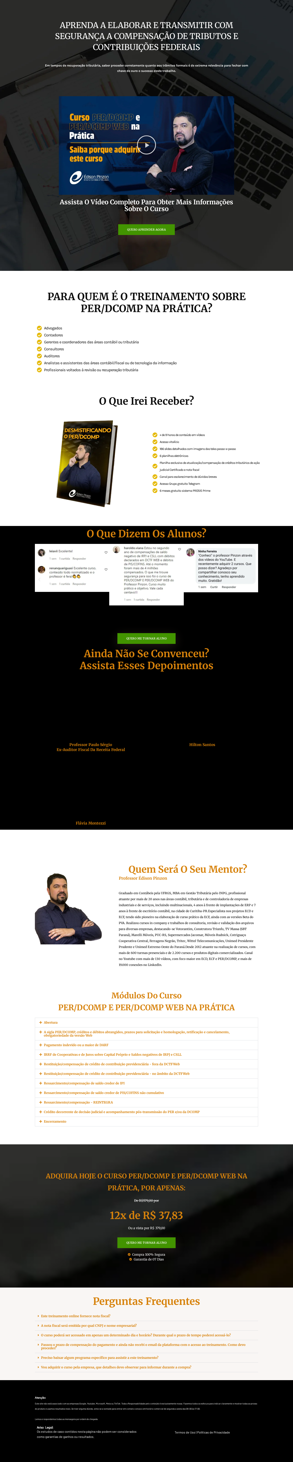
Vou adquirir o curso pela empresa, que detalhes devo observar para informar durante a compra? (116, 1367)
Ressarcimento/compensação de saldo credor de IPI (84, 1083)
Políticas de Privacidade (213, 1432)
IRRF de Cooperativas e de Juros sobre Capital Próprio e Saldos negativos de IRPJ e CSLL (113, 1055)
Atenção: (40, 1397)
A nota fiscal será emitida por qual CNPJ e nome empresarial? (89, 1326)
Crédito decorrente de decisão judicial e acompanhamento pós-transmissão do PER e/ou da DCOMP (122, 1112)
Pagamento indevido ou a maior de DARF (76, 1045)
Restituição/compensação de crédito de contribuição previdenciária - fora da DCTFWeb (112, 1064)
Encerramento (55, 1121)
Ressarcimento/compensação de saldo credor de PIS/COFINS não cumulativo (104, 1093)
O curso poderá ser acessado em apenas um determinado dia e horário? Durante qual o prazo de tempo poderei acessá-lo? (136, 1335)
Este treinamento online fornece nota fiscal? (75, 1316)
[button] (146, 145)
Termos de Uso (185, 1432)
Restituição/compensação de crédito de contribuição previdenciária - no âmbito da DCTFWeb (117, 1074)
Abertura (51, 1022)
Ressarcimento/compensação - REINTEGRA (78, 1102)
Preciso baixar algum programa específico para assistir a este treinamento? (99, 1358)
